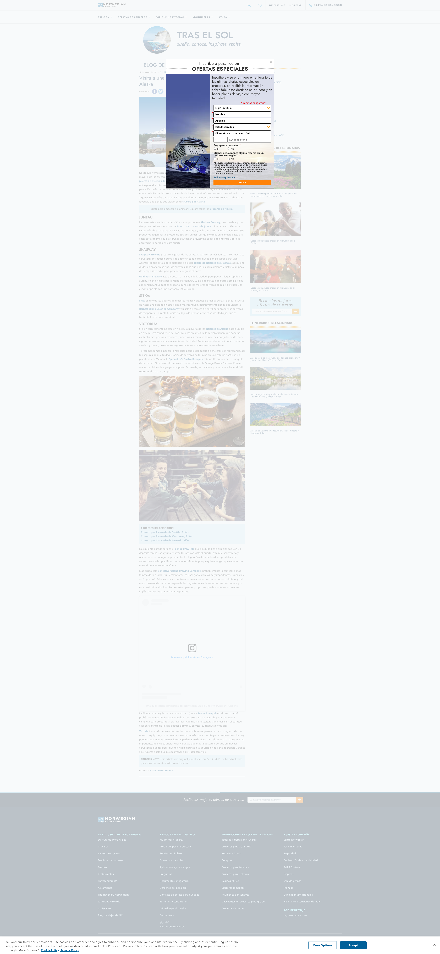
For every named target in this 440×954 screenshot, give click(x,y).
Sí (218, 148)
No (232, 148)
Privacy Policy (69, 950)
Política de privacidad (225, 177)
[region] (220, 945)
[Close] (434, 945)
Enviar (242, 182)
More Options (322, 945)
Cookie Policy (50, 950)
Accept (353, 945)
